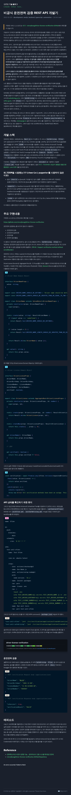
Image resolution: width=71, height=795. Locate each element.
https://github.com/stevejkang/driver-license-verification (24, 222)
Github (13, 7)
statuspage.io (21, 121)
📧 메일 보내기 (62, 791)
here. (44, 791)
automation (47, 17)
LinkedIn (7, 7)
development (18, 17)
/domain (45, 266)
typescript (39, 17)
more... (19, 7)
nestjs (26, 17)
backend (32, 17)
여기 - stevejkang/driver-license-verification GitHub (41, 26)
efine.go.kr (8, 101)
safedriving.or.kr (14, 98)
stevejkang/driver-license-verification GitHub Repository (27, 757)
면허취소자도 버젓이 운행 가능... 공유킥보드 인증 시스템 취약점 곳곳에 (30, 754)
